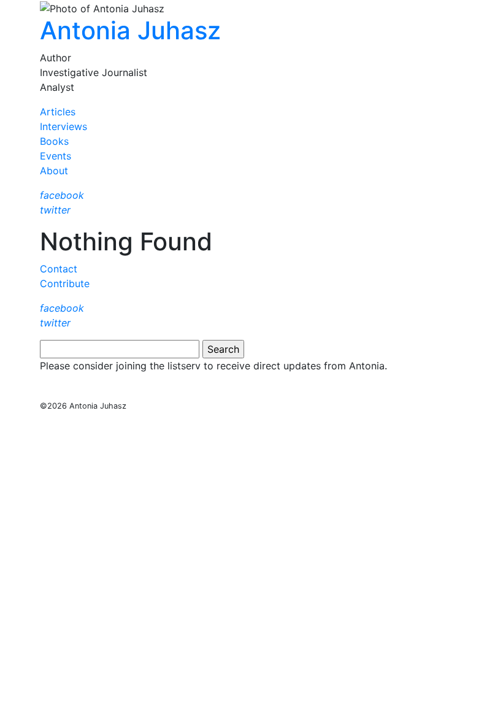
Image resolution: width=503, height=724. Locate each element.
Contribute (65, 283)
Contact (58, 269)
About (54, 170)
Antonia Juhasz (130, 30)
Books (54, 141)
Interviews (63, 126)
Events (55, 156)
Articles (57, 112)
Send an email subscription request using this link (159, 390)
